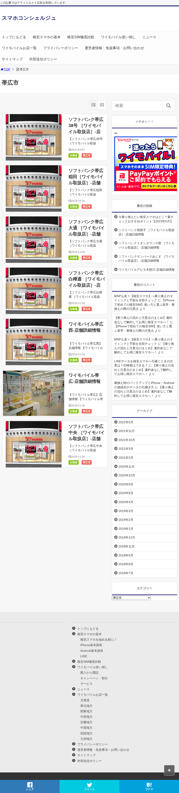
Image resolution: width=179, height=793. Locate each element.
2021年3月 (126, 448)
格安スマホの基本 (47, 37)
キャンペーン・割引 (94, 678)
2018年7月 (126, 573)
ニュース (149, 37)
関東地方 (86, 711)
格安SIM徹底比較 (80, 37)
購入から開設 (89, 672)
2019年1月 (126, 528)
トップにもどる (14, 37)
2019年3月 (126, 511)
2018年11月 (127, 546)
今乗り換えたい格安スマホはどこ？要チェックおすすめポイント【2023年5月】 (146, 219)
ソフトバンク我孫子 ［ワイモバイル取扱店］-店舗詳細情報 (146, 232)
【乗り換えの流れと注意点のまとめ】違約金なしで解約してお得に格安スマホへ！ (144, 348)
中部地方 (86, 716)
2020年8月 (126, 493)
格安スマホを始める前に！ (98, 639)
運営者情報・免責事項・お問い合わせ (114, 48)
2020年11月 (127, 466)
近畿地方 (86, 722)
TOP (7, 69)
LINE (83, 656)
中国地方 (86, 727)
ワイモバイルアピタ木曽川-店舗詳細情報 (147, 269)
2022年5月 (126, 422)
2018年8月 (126, 564)
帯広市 (87, 155)
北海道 (73, 155)
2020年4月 (126, 502)
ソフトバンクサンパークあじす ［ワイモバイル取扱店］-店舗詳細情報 (146, 259)
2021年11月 (127, 431)
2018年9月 (126, 555)
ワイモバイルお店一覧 (19, 48)
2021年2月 (126, 457)
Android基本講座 (91, 650)
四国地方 (86, 733)
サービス (86, 683)
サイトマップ (12, 59)
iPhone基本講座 (91, 645)
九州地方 (86, 739)
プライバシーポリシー (60, 48)
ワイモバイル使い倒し (118, 37)
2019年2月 (126, 519)
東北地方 (86, 706)
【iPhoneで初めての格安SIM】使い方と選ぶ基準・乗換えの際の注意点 (144, 304)
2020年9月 (126, 484)
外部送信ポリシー (43, 59)
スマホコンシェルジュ (29, 18)
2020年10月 (127, 475)
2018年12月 (127, 537)
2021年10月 (127, 440)
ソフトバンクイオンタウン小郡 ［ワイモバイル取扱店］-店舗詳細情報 (146, 245)
